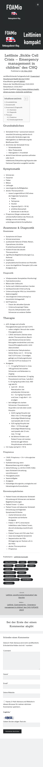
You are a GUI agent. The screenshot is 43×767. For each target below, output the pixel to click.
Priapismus (13, 117)
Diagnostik (13, 112)
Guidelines (8, 565)
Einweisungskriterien (16, 120)
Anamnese (13, 110)
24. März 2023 (26, 71)
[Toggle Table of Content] (24, 99)
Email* (5, 683)
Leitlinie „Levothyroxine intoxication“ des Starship (21, 596)
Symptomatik (10, 105)
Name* (5, 674)
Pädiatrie (21, 572)
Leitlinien (8, 569)
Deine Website (8, 692)
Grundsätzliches (11, 102)
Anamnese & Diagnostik (14, 107)
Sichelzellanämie (24, 576)
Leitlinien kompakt (21, 557)
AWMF (22, 81)
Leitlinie (31, 565)
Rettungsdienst (9, 576)
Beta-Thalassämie (10, 562)
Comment (7, 651)
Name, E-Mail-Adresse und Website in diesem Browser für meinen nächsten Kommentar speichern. (19, 704)
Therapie (9, 115)
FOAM (22, 562)
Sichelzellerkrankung (11, 579)
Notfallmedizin (9, 572)
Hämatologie (20, 565)
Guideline (32, 562)
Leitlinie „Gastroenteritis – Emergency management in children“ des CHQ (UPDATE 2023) (21, 607)
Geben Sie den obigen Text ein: (14, 721)
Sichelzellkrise (27, 579)
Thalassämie (8, 583)
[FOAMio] (14, 24)
